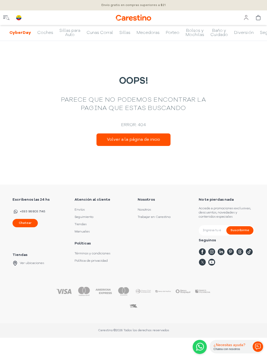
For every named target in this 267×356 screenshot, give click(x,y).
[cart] (258, 17)
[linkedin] (221, 251)
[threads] (240, 251)
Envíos (80, 209)
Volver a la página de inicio (133, 140)
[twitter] (202, 262)
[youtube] (211, 262)
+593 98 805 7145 (32, 211)
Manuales (82, 231)
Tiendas (81, 224)
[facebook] (202, 251)
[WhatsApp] (198, 347)
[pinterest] (230, 251)
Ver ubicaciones (32, 263)
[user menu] (246, 17)
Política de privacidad (91, 260)
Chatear (25, 223)
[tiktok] (249, 251)
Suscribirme (239, 230)
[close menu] (6, 17)
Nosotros (144, 209)
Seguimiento (84, 217)
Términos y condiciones (92, 253)
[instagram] (211, 251)
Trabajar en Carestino (154, 217)
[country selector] (19, 17)
